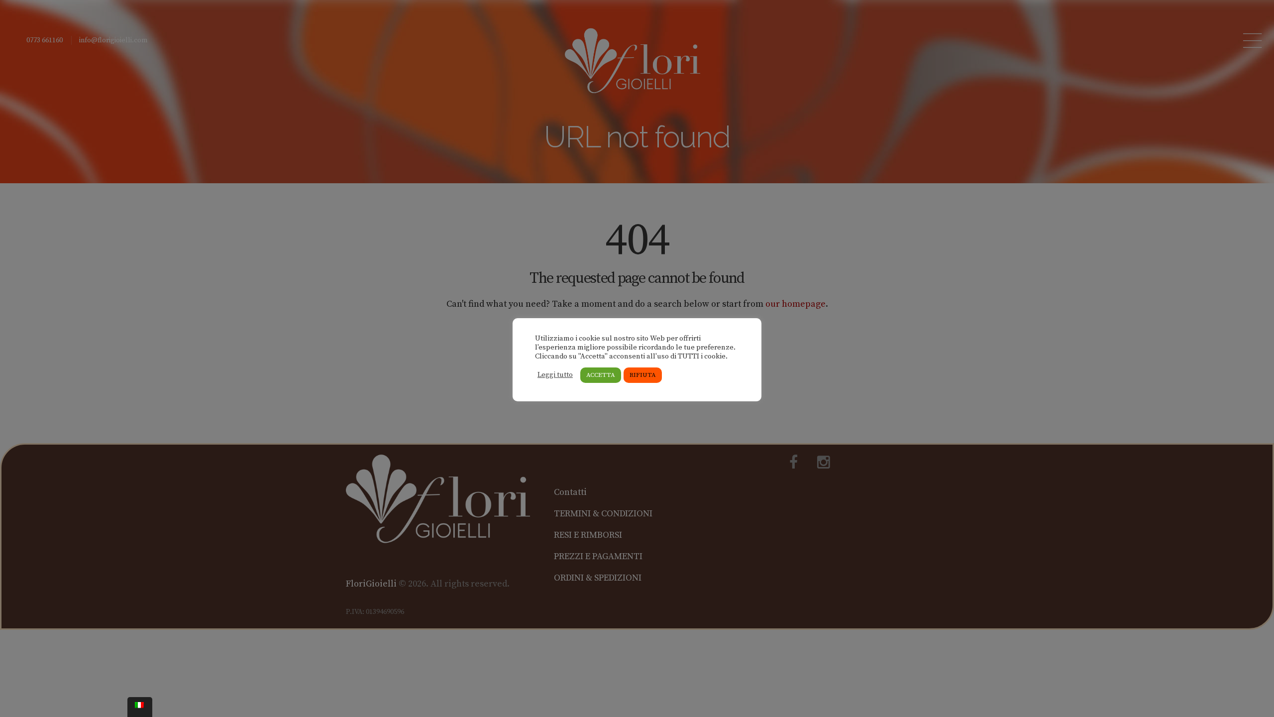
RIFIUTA (643, 375)
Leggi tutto (555, 374)
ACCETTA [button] (600, 375)
